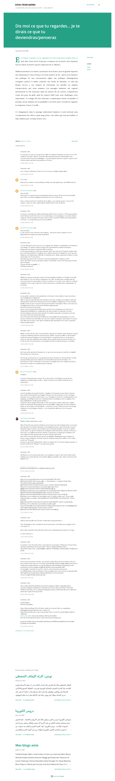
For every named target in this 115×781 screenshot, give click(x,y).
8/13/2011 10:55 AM (26, 626)
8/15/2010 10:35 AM (26, 578)
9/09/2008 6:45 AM (26, 325)
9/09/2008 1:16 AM (26, 288)
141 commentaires (29, 769)
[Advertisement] (43, 648)
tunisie (89, 69)
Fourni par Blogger (58, 776)
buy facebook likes (26, 616)
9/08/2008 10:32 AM (27, 269)
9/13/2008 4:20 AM (26, 385)
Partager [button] (90, 57)
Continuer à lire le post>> (62, 700)
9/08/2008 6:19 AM (26, 206)
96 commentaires (28, 700)
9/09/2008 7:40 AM (26, 344)
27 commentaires (28, 734)
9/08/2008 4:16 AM (26, 174)
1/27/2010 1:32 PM (26, 512)
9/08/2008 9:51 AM (26, 237)
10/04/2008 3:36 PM (27, 447)
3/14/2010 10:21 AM (26, 553)
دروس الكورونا (24, 711)
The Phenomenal (25, 418)
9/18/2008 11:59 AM (26, 413)
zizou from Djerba (25, 4)
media (88, 67)
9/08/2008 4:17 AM (26, 185)
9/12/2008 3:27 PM (26, 366)
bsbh (21, 179)
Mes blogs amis (26, 745)
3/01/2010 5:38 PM (26, 537)
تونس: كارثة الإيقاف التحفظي (33, 676)
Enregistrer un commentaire (24, 630)
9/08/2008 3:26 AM (26, 163)
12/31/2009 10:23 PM (27, 471)
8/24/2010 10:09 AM (27, 594)
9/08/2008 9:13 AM (26, 222)
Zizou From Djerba (26, 190)
